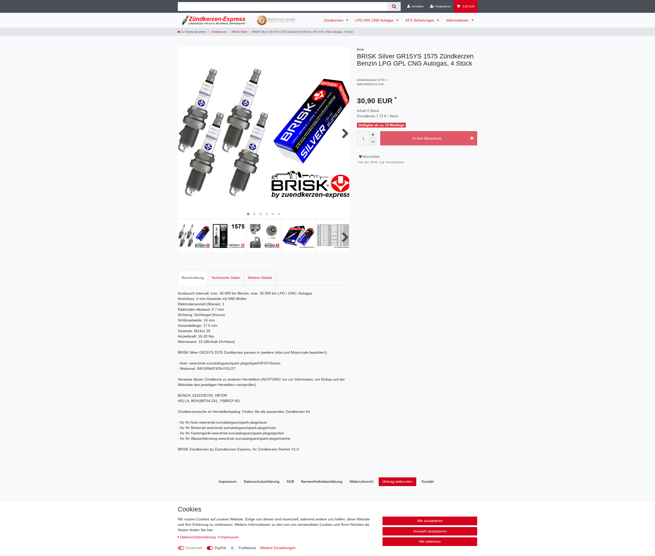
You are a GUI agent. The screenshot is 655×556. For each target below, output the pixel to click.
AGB (290, 481)
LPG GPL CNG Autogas (375, 20)
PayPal (220, 548)
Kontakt (428, 481)
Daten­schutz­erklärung (261, 481)
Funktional (247, 548)
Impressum (228, 481)
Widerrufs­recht (361, 481)
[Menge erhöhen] (372, 134)
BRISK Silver (239, 31)
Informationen (458, 20)
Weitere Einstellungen (278, 548)
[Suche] (393, 6)
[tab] (193, 277)
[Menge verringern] (372, 141)
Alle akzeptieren (430, 521)
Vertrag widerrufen (397, 481)
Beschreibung (193, 278)
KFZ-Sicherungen (420, 20)
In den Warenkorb (427, 138)
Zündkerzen (334, 20)
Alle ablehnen (430, 541)
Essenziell (194, 548)
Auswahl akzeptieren (430, 531)
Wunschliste (371, 157)
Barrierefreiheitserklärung (321, 481)
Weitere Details (260, 278)
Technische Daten (225, 278)
